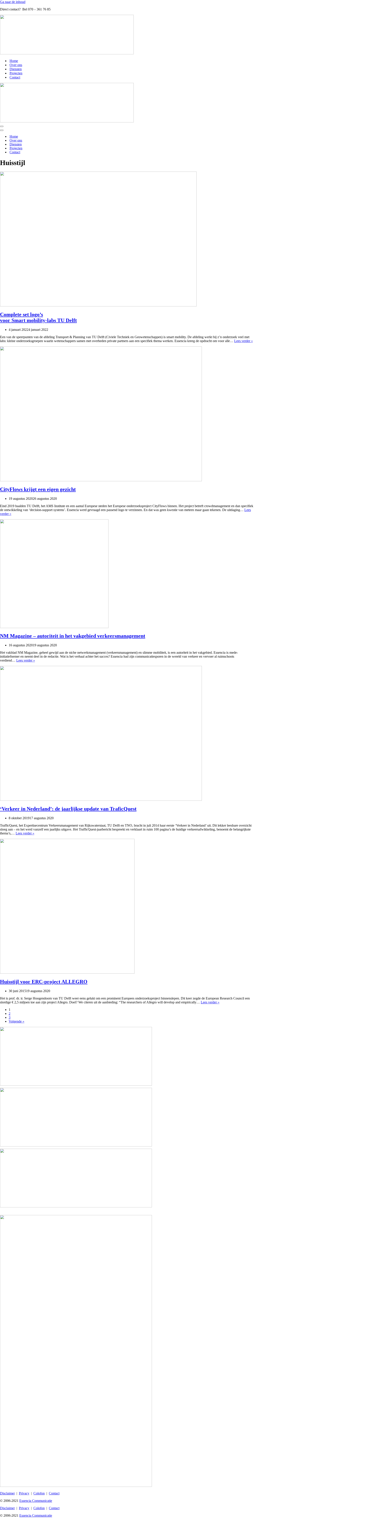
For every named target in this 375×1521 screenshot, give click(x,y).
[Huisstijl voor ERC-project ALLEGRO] (67, 972)
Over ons (16, 65)
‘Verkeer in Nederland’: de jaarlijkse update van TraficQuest (68, 809)
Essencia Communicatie (35, 1501)
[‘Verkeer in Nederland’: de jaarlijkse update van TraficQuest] (101, 799)
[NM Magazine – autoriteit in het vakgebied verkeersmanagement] (54, 627)
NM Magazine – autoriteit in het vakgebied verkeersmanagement (72, 636)
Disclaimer (7, 1493)
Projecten (16, 73)
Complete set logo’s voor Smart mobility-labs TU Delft (38, 317)
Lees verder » (243, 341)
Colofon (39, 1493)
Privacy (24, 1493)
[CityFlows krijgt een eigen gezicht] (101, 480)
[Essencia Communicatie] (67, 53)
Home (14, 61)
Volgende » (16, 1021)
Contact (15, 77)
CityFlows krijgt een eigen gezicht (38, 489)
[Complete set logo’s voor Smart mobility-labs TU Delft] (98, 305)
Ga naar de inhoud (12, 2)
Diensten (16, 69)
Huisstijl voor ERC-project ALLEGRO (43, 981)
